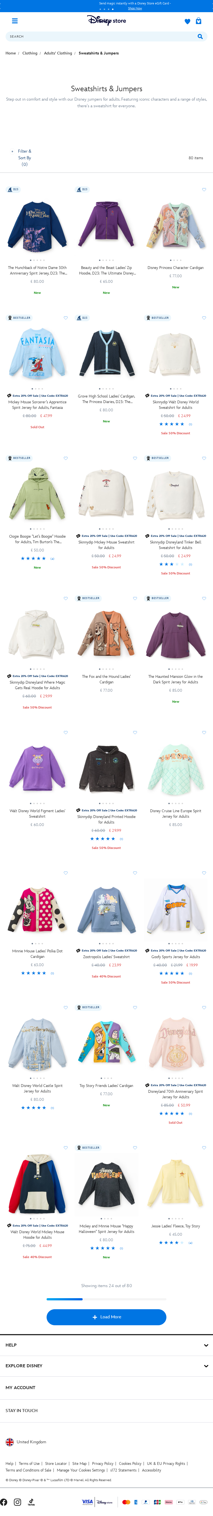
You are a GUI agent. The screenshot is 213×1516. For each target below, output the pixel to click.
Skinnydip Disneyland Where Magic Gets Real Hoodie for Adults (37, 685)
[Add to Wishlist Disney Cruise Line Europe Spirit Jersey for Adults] (204, 732)
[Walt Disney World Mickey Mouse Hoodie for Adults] (37, 1186)
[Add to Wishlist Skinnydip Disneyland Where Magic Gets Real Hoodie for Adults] (65, 598)
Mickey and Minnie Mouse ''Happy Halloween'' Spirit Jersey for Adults (106, 1229)
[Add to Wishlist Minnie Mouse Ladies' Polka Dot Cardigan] (65, 873)
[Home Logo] (106, 21)
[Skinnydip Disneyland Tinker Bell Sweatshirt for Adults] (175, 497)
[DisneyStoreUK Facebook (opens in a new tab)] (3, 1502)
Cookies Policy (130, 1463)
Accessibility (151, 1470)
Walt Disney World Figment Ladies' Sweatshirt (37, 814)
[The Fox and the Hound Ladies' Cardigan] (106, 637)
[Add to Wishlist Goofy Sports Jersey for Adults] (204, 873)
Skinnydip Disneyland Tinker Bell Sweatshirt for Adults (175, 545)
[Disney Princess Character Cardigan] (175, 228)
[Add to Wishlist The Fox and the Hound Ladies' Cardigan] (135, 598)
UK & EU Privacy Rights (166, 1463)
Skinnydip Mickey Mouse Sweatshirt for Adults (106, 545)
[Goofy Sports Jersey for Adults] (175, 912)
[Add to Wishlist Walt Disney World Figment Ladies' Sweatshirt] (65, 732)
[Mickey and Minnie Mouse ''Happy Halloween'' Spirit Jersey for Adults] (106, 1186)
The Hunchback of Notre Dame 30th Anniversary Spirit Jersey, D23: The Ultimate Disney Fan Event (37, 270)
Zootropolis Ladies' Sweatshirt (106, 957)
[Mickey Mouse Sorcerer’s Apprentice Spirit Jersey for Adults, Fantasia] (37, 357)
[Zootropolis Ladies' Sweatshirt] (106, 912)
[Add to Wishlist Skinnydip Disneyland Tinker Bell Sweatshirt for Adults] (204, 458)
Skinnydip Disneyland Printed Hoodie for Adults (106, 819)
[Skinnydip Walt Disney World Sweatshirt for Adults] (175, 357)
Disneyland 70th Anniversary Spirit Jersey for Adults (175, 1094)
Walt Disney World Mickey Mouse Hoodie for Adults (37, 1235)
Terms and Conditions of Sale (28, 1470)
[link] (175, 425)
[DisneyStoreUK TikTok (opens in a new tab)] (31, 1502)
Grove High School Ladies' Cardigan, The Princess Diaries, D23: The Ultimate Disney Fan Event (106, 399)
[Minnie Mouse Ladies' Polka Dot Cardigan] (37, 912)
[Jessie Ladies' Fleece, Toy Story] (175, 1186)
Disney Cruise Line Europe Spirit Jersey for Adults (175, 814)
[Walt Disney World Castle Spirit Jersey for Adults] (37, 1046)
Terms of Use (29, 1463)
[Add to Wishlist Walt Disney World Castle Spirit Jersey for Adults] (65, 1007)
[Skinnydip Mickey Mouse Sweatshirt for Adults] (106, 497)
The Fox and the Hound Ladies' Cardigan (106, 679)
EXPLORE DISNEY (24, 1366)
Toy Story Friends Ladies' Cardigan (106, 1085)
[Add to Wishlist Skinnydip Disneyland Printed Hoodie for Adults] (135, 732)
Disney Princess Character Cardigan (176, 267)
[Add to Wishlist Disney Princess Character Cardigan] (204, 189)
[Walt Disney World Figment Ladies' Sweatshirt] (37, 771)
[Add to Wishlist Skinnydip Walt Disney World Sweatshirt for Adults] (204, 318)
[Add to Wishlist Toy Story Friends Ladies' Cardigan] (135, 1007)
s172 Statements (123, 1470)
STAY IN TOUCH (22, 1410)
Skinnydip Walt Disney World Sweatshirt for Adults (176, 405)
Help (9, 1463)
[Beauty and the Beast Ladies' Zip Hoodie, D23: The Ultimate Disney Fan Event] (106, 228)
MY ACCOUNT (20, 1387)
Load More (110, 1317)
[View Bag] (198, 21)
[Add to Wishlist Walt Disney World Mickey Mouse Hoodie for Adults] (65, 1147)
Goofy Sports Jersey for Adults (175, 957)
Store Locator (56, 1463)
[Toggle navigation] (17, 20)
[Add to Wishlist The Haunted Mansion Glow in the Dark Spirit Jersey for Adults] (204, 598)
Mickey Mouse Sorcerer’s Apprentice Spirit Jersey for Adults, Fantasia (37, 405)
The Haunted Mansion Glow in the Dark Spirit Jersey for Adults (175, 679)
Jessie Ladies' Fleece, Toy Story (175, 1226)
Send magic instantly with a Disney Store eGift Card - (92, 6)
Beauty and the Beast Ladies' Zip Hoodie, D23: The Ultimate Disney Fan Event (106, 270)
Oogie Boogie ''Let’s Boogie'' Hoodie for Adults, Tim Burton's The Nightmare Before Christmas (37, 539)
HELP (11, 1345)
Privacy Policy (102, 1463)
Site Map (79, 1463)
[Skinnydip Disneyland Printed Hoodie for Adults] (106, 771)
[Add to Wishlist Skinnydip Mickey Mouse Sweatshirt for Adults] (135, 458)
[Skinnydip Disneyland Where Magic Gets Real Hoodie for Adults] (37, 637)
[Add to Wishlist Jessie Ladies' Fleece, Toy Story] (204, 1147)
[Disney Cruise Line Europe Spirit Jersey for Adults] (175, 771)
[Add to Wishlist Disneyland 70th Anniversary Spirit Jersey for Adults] (204, 1007)
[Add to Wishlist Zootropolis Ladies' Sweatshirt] (135, 873)
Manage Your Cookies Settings (81, 1470)
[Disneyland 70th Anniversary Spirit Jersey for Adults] (175, 1046)
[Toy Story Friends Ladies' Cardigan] (106, 1046)
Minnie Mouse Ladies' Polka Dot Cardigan (37, 954)
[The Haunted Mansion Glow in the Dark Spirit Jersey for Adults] (175, 637)
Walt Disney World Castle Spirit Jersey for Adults (37, 1088)
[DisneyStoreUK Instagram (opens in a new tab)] (17, 1502)
